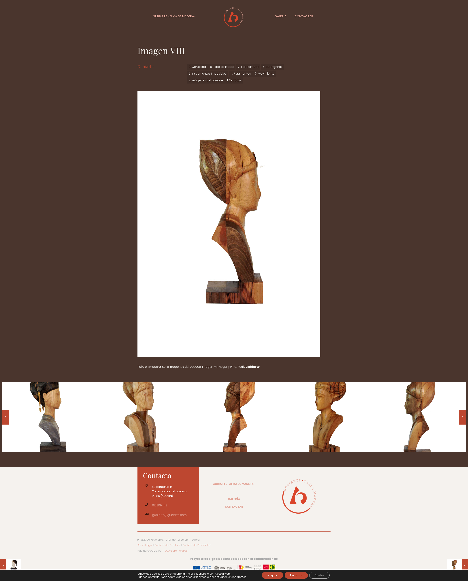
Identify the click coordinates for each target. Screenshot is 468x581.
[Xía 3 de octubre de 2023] (10, 566)
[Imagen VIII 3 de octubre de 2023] (457, 566)
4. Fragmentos (241, 73)
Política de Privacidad (196, 545)
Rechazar (296, 575)
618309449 (159, 505)
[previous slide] (5, 417)
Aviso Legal (144, 545)
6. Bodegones (272, 67)
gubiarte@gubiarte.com (169, 515)
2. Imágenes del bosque (206, 80)
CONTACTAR (234, 507)
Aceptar (272, 575)
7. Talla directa (248, 67)
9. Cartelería (197, 67)
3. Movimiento (265, 73)
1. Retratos (234, 80)
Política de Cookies (167, 545)
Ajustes (319, 575)
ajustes (241, 577)
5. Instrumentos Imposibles (207, 73)
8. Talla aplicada (222, 67)
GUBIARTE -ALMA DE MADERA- (234, 484)
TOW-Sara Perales (175, 550)
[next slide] (462, 417)
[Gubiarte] (234, 16)
